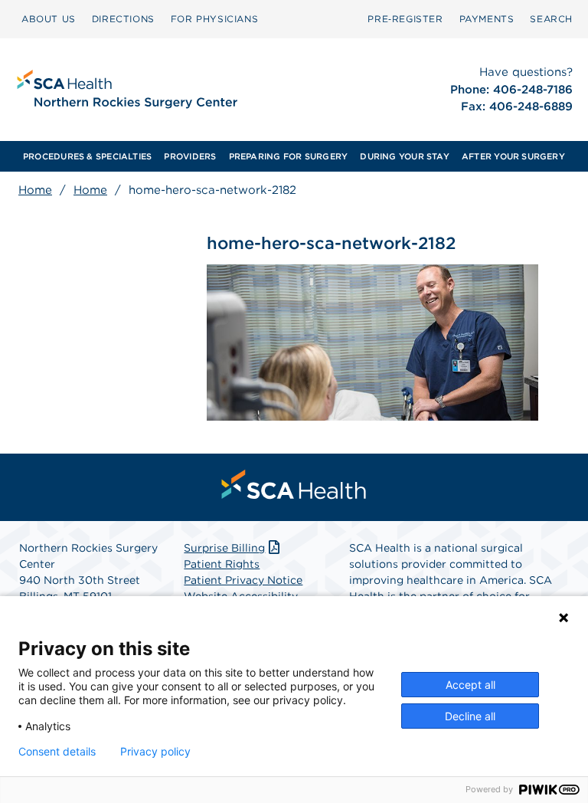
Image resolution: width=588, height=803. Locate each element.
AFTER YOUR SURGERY (513, 156)
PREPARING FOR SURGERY (288, 156)
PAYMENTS (486, 19)
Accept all (470, 684)
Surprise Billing (224, 548)
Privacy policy (155, 752)
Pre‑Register (405, 19)
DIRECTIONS (123, 19)
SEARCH (551, 19)
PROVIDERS (190, 156)
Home (35, 190)
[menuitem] (48, 19)
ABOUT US (48, 19)
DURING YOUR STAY (404, 156)
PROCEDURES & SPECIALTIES (87, 156)
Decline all (470, 716)
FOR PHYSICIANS (214, 19)
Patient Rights (222, 564)
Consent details (57, 752)
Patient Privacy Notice (243, 580)
